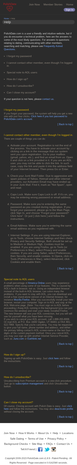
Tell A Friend (28, 449)
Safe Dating (17, 438)
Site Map (37, 443)
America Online (36, 283)
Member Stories (53, 4)
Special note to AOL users (22, 72)
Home (69, 4)
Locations (67, 433)
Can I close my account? (21, 92)
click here (53, 358)
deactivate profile (64, 408)
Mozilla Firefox (22, 299)
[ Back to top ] (65, 124)
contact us (48, 99)
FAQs (49, 443)
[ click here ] (40, 215)
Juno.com (18, 338)
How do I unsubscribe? (20, 85)
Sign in (69, 9)
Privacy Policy (55, 438)
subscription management (29, 383)
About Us (43, 433)
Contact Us (63, 443)
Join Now (34, 4)
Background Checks (16, 443)
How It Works (26, 433)
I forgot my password (19, 56)
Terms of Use (36, 438)
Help (55, 433)
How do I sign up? (17, 79)
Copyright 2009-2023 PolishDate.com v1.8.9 (27, 458)
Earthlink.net (34, 338)
